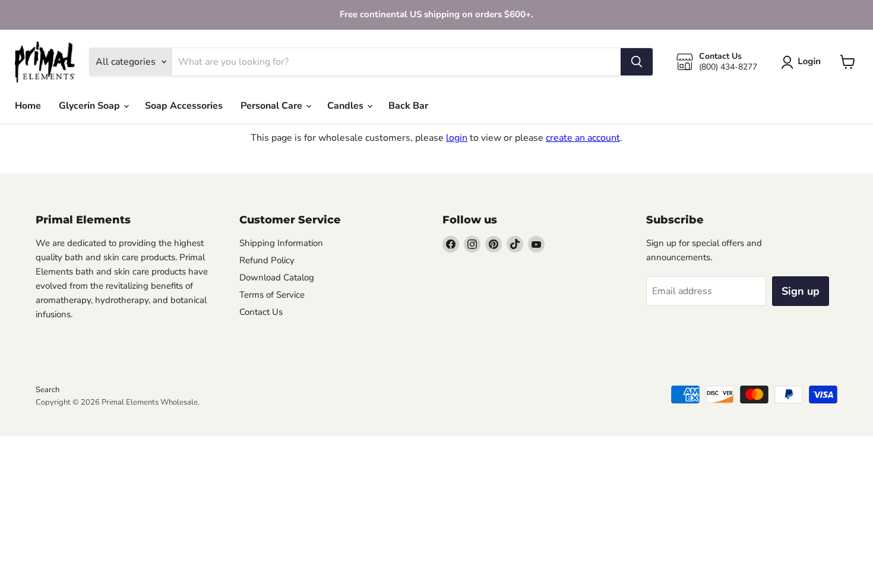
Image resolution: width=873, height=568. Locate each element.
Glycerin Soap (90, 105)
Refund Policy (267, 260)
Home (28, 105)
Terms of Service (272, 295)
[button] (803, 62)
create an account (583, 137)
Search (47, 389)
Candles (346, 105)
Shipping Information (281, 243)
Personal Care (273, 105)
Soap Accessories (184, 105)
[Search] (637, 61)
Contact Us (261, 312)
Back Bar (408, 105)
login (456, 137)
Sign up (801, 291)
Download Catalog (276, 277)
